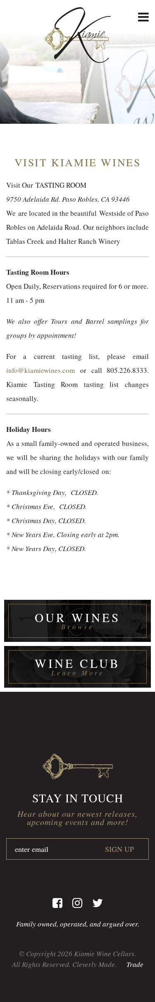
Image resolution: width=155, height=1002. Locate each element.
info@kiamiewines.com (40, 370)
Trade (134, 964)
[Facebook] (57, 903)
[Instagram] (77, 903)
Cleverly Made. (94, 964)
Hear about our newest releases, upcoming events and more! (77, 817)
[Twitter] (97, 903)
